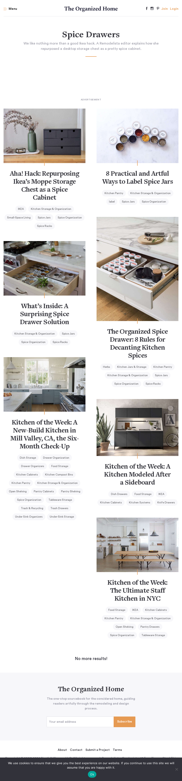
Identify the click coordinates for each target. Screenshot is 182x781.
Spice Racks (44, 226)
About (62, 750)
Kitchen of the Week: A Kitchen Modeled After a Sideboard (137, 475)
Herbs (106, 367)
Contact (76, 750)
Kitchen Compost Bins (59, 474)
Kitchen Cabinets (27, 474)
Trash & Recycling (32, 508)
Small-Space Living (19, 217)
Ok (92, 774)
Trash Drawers (59, 508)
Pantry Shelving (70, 491)
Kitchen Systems (139, 502)
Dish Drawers (119, 494)
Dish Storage (28, 457)
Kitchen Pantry (114, 193)
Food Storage (59, 466)
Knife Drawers (166, 502)
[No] (176, 769)
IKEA (21, 209)
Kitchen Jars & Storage (131, 367)
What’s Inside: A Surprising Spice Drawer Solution (44, 314)
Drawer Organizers (32, 466)
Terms (117, 750)
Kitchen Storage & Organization (51, 209)
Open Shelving (18, 491)
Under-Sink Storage (62, 516)
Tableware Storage (60, 500)
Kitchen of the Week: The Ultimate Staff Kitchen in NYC (137, 591)
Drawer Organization (56, 457)
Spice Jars (44, 217)
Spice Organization (70, 217)
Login (174, 8)
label (112, 201)
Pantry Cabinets (44, 491)
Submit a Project (97, 750)
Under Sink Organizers (29, 516)
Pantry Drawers (150, 626)
